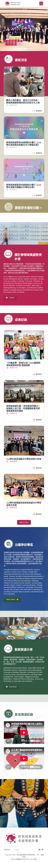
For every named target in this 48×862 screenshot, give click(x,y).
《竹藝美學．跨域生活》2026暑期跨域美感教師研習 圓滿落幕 (23, 364)
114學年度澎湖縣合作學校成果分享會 (23, 459)
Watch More (10, 599)
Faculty (22, 806)
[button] (14, 48)
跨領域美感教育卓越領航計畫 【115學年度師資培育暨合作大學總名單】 (23, 143)
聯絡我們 (7, 850)
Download (13, 687)
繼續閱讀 (37, 111)
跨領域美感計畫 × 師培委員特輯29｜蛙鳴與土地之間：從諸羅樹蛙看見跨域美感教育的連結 (23, 408)
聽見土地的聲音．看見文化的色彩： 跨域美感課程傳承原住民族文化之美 (23, 101)
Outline (11, 298)
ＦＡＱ (16, 850)
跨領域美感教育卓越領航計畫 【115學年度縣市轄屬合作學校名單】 (23, 186)
